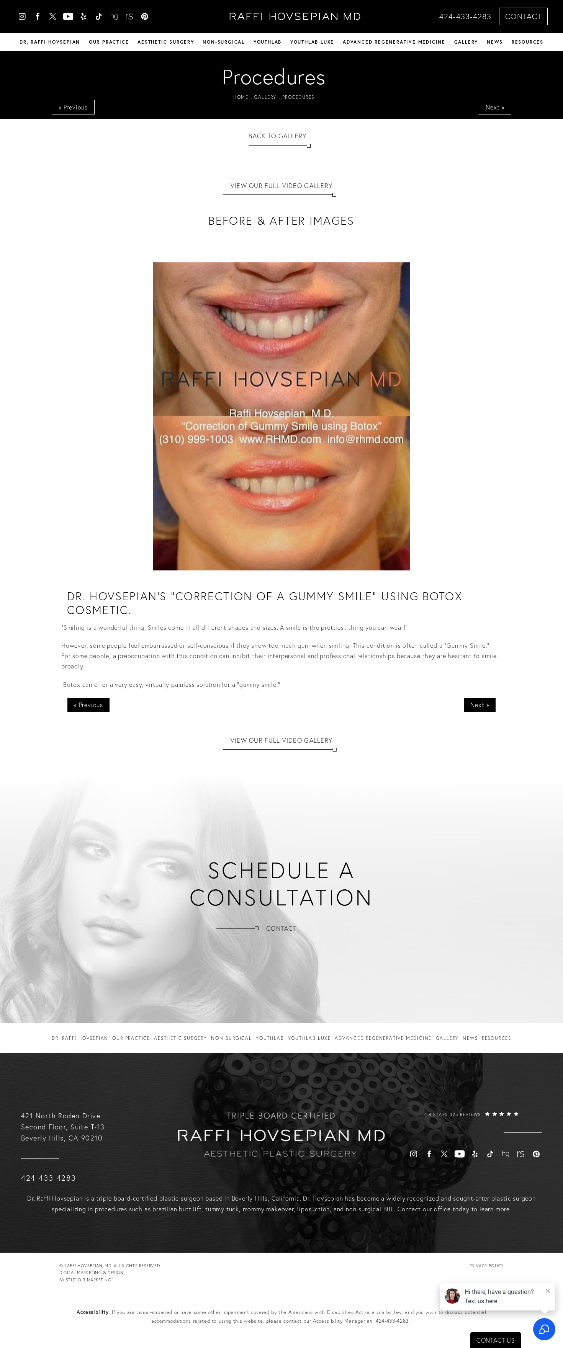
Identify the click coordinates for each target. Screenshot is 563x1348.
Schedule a (281, 884)
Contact (523, 16)
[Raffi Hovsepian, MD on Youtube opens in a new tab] (68, 16)
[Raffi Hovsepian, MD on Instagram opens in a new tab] (22, 16)
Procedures (298, 97)
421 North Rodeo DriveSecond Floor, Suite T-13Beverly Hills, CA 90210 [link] (63, 1126)
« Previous (73, 107)
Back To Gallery (277, 136)
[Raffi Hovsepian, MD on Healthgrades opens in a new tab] (114, 16)
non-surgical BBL (370, 1209)
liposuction (313, 1209)
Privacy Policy (487, 1265)
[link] (471, 1122)
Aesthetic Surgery (165, 42)
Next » (495, 107)
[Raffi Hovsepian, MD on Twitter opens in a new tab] (53, 16)
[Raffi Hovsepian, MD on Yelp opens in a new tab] (83, 16)
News (495, 42)
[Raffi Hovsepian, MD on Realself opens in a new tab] (129, 16)
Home (240, 97)
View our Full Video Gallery (282, 186)
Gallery (466, 42)
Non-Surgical (224, 42)
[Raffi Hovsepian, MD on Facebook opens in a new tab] (37, 16)
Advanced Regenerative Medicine (394, 42)
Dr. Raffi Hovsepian (50, 42)
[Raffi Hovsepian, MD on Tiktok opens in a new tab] (99, 16)
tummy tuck (222, 1209)
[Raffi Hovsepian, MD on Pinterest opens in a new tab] (145, 16)
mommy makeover (268, 1209)
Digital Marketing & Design (91, 1276)
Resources (527, 42)
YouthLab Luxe (312, 42)
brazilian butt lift (176, 1209)
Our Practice (109, 42)
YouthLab (268, 42)
